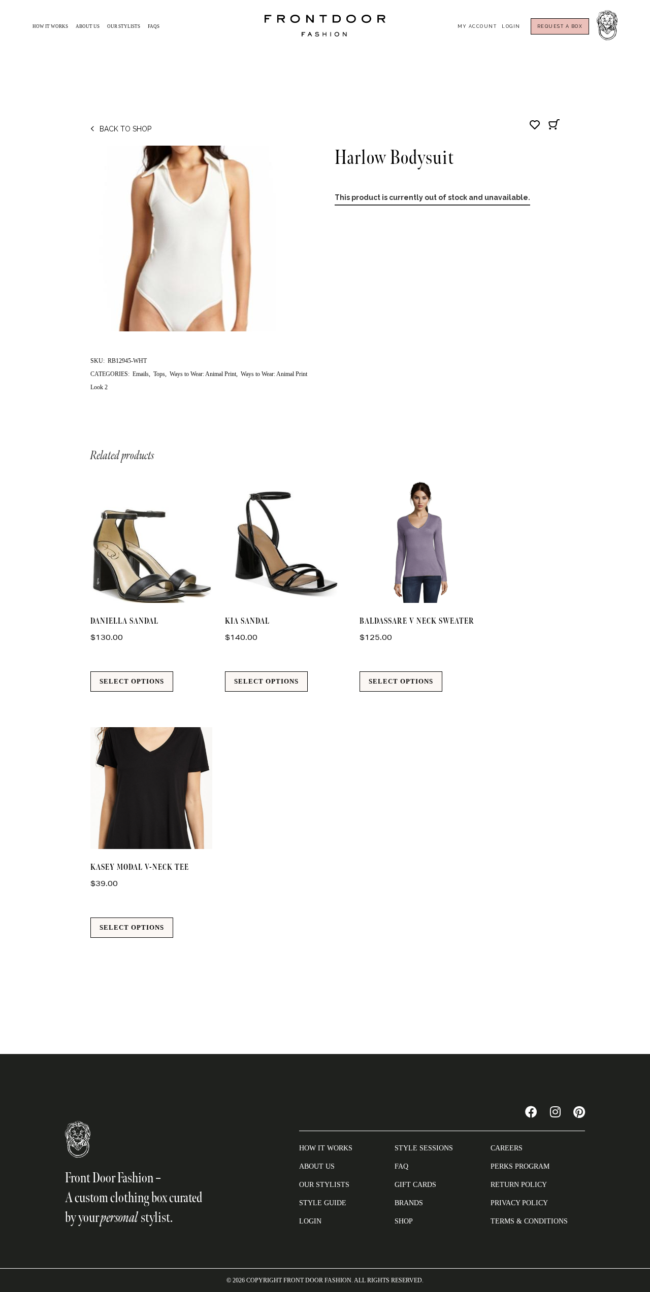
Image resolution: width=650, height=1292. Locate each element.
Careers (507, 1148)
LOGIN (310, 1221)
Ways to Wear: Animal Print (203, 374)
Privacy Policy (519, 1203)
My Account (477, 26)
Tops (159, 374)
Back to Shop (125, 129)
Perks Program (520, 1166)
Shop (404, 1221)
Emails (141, 374)
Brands (409, 1203)
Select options (132, 681)
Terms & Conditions (529, 1221)
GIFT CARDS (415, 1184)
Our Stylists (123, 26)
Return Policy (519, 1184)
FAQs (153, 26)
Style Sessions (424, 1148)
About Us (88, 26)
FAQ (401, 1166)
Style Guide (322, 1203)
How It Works (50, 26)
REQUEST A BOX (560, 26)
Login (511, 26)
